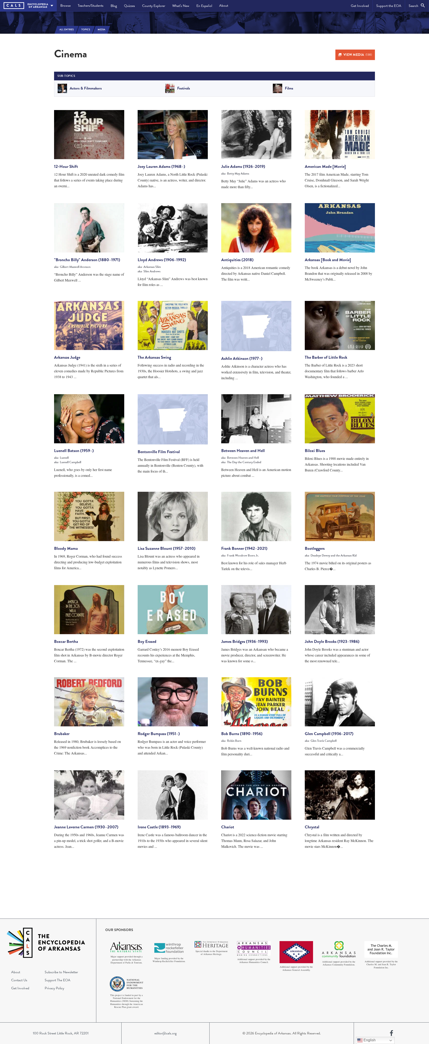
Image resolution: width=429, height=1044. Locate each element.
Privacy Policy (54, 988)
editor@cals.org (165, 1033)
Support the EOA (388, 5)
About (223, 5)
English (369, 1040)
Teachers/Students (90, 5)
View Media (357, 54)
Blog (114, 5)
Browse (65, 5)
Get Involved (360, 5)
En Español (204, 5)
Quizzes (129, 5)
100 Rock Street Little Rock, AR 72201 (60, 1033)
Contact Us (19, 980)
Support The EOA (57, 980)
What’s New (180, 5)
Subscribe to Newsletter (61, 972)
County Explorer (153, 5)
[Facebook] (391, 1033)
